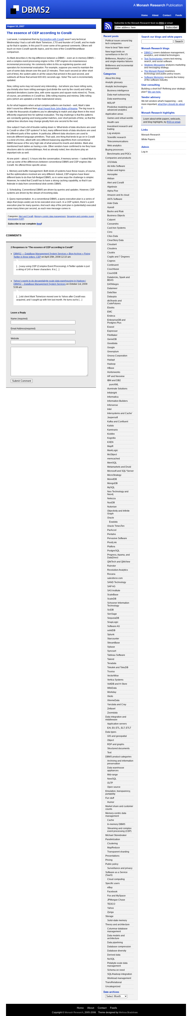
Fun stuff (109, 798)
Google (111, 347)
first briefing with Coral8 (52, 39)
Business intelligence (118, 90)
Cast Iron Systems (116, 228)
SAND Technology (116, 582)
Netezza (111, 498)
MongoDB (112, 483)
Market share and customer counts (119, 807)
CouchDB (112, 273)
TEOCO (111, 904)
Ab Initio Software (116, 166)
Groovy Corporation (117, 355)
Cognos (111, 261)
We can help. (154, 92)
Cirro (109, 232)
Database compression (119, 946)
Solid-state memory (117, 920)
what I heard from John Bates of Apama (57, 108)
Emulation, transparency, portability (117, 792)
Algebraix (112, 186)
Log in (144, 151)
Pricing (108, 860)
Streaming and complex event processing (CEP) (119, 829)
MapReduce (113, 847)
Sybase (111, 647)
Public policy (111, 864)
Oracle (110, 517)
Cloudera (112, 248)
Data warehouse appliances (115, 769)
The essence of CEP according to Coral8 (39, 33)
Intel (109, 409)
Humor (110, 802)
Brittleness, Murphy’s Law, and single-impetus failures (119, 60)
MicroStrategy (114, 475)
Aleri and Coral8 (26, 216)
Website (15, 338)
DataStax (112, 292)
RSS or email (173, 122)
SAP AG (111, 586)
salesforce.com (115, 578)
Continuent (112, 265)
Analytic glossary (114, 82)
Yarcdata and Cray (116, 704)
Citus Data (112, 236)
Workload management (119, 978)
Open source (113, 787)
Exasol (110, 327)
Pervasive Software (117, 538)
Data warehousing (116, 98)
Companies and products (118, 158)
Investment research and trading (119, 127)
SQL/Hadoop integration (119, 974)
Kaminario (112, 429)
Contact (167, 15)
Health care (113, 122)
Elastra (110, 307)
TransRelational (113, 982)
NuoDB (111, 502)
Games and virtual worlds (120, 118)
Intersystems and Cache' (119, 413)
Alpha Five (112, 191)
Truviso (111, 671)
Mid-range (112, 774)
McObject (112, 454)
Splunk (110, 634)
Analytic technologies (116, 86)
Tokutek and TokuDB (117, 667)
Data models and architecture (116, 937)
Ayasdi (110, 207)
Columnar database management (117, 930)
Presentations (112, 856)
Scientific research (116, 137)
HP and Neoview (115, 376)
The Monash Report (154, 71)
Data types (110, 732)
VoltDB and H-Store (117, 684)
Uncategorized (112, 986)
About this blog (113, 78)
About (155, 15)
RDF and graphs (115, 744)
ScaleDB (111, 598)
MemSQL (112, 462)
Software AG (113, 626)
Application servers (117, 723)
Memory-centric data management (50, 216)
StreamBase (113, 642)
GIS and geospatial (117, 736)
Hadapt (111, 360)
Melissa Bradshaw (128, 1012)
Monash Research (150, 134)
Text (109, 752)
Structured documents (118, 748)
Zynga (110, 912)
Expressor (112, 331)
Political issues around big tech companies (118, 42)
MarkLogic (112, 450)
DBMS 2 (148, 52)
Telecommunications (117, 141)
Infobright (112, 392)
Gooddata (112, 343)
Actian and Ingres (116, 170)
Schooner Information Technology (118, 604)
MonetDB (112, 479)
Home (144, 15)
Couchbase (113, 269)
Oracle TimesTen (115, 526)
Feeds (179, 15)
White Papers (148, 139)
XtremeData (113, 700)
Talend (110, 659)
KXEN (110, 442)
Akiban (110, 178)
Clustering (112, 843)
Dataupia (112, 296)
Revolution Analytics (117, 570)
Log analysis (113, 133)
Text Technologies (153, 58)
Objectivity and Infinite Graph (118, 512)
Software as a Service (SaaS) (116, 873)
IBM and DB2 (114, 380)
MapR (110, 446)
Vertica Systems (115, 679)
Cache (110, 820)
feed (39, 223)
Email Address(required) (23, 328)
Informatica (112, 397)
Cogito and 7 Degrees (118, 256)
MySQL (111, 487)
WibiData (112, 688)
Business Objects (116, 215)
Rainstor (111, 566)
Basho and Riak (115, 211)
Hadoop (111, 364)
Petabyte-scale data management (117, 964)
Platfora (111, 546)
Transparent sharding (118, 851)
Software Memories (154, 77)
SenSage (112, 614)
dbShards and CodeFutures (114, 302)
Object (110, 740)
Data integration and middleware (115, 718)
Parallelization (112, 839)
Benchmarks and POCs (119, 153)
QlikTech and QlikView (118, 561)
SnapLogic (112, 622)
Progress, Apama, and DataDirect (118, 556)
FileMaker (112, 335)
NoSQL (111, 959)
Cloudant (112, 244)
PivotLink (112, 542)
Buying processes (114, 149)
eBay (109, 887)
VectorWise (113, 675)
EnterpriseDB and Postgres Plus (116, 321)
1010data (112, 162)
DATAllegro (113, 284)
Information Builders (117, 401)
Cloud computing (116, 879)
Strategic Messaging (154, 65)
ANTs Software (114, 199)
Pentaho (111, 534)
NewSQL (111, 778)
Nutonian (112, 506)
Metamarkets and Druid (119, 467)
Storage (109, 916)
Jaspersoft (112, 417)
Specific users (112, 883)
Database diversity (116, 950)
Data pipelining (115, 942)
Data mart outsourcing (118, 94)
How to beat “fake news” (117, 47)
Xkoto (110, 696)
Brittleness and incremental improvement (119, 67)
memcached (113, 458)
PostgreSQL (113, 550)
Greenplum (113, 351)
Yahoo (110, 908)
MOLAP (111, 103)
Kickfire (111, 434)
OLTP (110, 783)
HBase (110, 368)
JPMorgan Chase (116, 899)
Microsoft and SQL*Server (120, 471)
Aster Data (112, 203)
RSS (161, 23)
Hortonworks (113, 372)
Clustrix (111, 252)
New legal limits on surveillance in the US (116, 53)
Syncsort (111, 651)
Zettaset (111, 708)
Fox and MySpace (116, 895)
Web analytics (114, 145)
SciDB (110, 609)
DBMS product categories (118, 756)
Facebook (112, 891)
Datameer (112, 288)
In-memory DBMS (116, 824)
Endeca (111, 316)
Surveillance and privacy (119, 868)
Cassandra (112, 223)
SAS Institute (113, 590)
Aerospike (112, 174)
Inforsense (112, 405)
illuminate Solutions (117, 388)
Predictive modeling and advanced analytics (119, 108)
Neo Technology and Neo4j (117, 493)
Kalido (110, 425)
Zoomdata (112, 712)
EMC (109, 311)
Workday (111, 692)
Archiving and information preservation (120, 762)
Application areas (114, 114)
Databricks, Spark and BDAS (118, 278)
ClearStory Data (115, 240)
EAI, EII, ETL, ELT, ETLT (119, 728)
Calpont (111, 219)
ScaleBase (112, 594)
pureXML (113, 384)
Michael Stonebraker (116, 835)
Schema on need (116, 970)
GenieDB (112, 339)
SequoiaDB (113, 618)
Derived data (113, 955)
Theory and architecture (117, 924)
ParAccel (111, 530)
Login (182, 27)
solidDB (111, 630)
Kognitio (111, 438)
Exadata (113, 522)
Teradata (111, 663)
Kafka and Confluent (117, 421)
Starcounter (113, 638)
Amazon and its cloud (118, 195)
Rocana (111, 574)
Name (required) (19, 318)
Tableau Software (116, 655)
